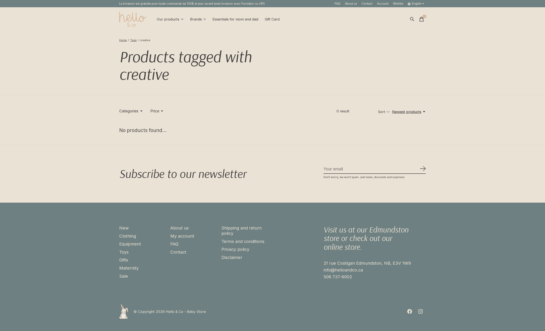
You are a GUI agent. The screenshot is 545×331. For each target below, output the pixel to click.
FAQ (337, 3)
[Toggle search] (412, 19)
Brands (196, 19)
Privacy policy (235, 249)
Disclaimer (231, 257)
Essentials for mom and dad (235, 19)
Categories (128, 111)
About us (351, 3)
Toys (124, 252)
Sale (123, 276)
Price (154, 111)
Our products (168, 19)
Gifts (123, 260)
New (124, 228)
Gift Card (272, 19)
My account (182, 236)
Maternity (129, 268)
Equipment (130, 244)
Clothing (127, 236)
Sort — (384, 112)
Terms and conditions (242, 241)
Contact (366, 3)
